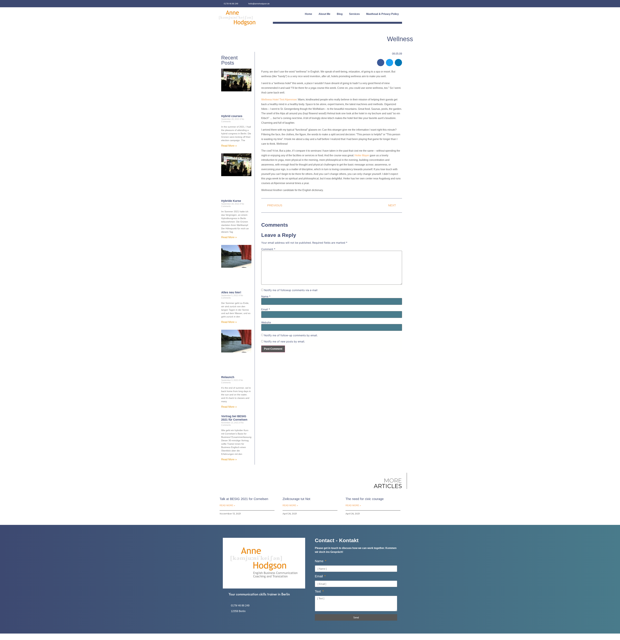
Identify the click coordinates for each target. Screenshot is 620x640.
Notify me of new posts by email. (284, 341)
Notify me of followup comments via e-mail (290, 290)
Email (265, 309)
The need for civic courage (365, 499)
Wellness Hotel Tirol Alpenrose (279, 99)
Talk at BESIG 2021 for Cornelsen (244, 499)
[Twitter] (398, 3)
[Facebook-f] (391, 3)
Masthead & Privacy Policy (382, 14)
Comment (268, 249)
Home (308, 14)
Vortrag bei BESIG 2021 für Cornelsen (234, 418)
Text (318, 591)
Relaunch (227, 377)
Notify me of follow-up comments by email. (291, 335)
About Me (324, 14)
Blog (340, 14)
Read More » (229, 145)
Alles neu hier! (231, 292)
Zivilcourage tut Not (296, 499)
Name (265, 296)
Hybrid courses (231, 116)
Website (266, 322)
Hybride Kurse (231, 200)
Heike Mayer (361, 155)
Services (354, 14)
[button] (380, 62)
